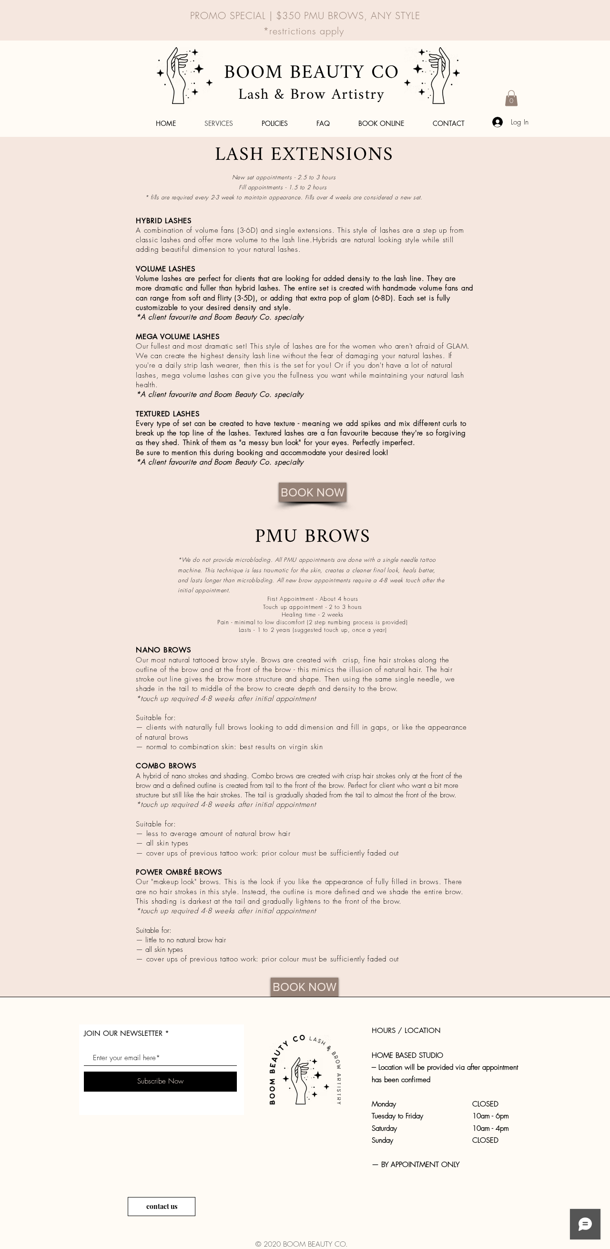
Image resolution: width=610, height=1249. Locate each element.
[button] (511, 98)
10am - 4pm (490, 1128)
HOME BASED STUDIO (409, 1055)
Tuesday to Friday (397, 1116)
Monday (384, 1104)
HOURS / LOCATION (406, 1030)
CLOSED (485, 1104)
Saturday (391, 1128)
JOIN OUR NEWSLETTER (123, 1033)
